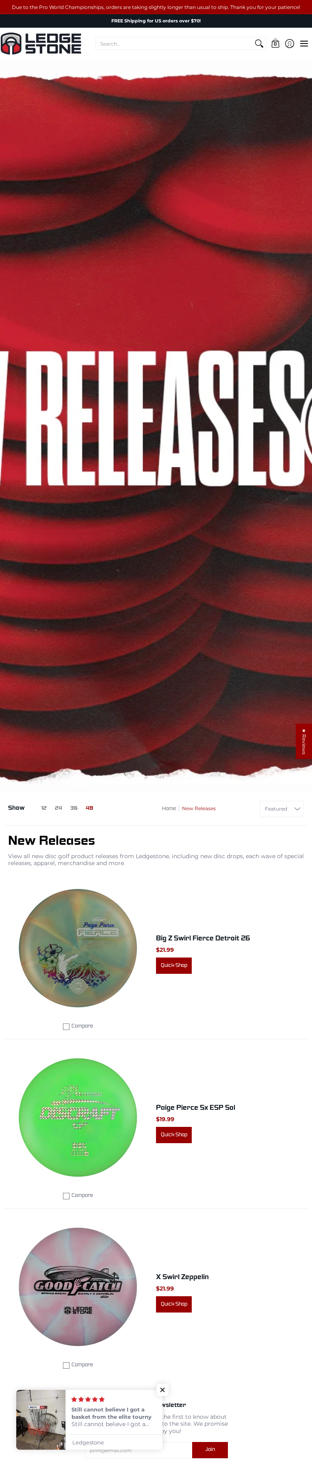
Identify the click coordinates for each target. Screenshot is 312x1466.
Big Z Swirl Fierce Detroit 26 (203, 939)
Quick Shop (174, 965)
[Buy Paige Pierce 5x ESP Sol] (78, 1117)
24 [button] (58, 808)
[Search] (259, 43)
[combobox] (174, 43)
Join (210, 1449)
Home (169, 808)
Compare (82, 1026)
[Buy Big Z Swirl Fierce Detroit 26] (78, 948)
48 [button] (89, 808)
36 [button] (74, 808)
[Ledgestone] (40, 43)
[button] (275, 43)
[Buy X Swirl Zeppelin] (78, 1287)
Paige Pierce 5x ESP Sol (195, 1108)
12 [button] (44, 808)
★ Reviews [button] (304, 741)
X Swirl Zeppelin (182, 1277)
